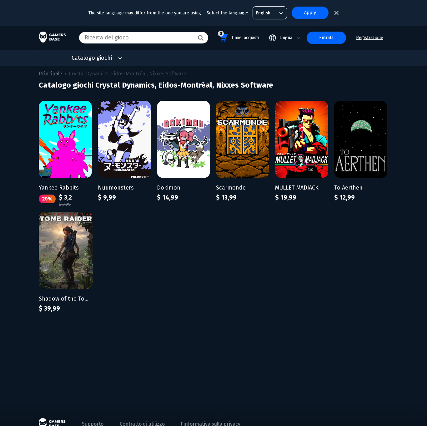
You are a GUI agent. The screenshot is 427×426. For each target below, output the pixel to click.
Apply (310, 12)
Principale (50, 74)
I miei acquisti (239, 35)
